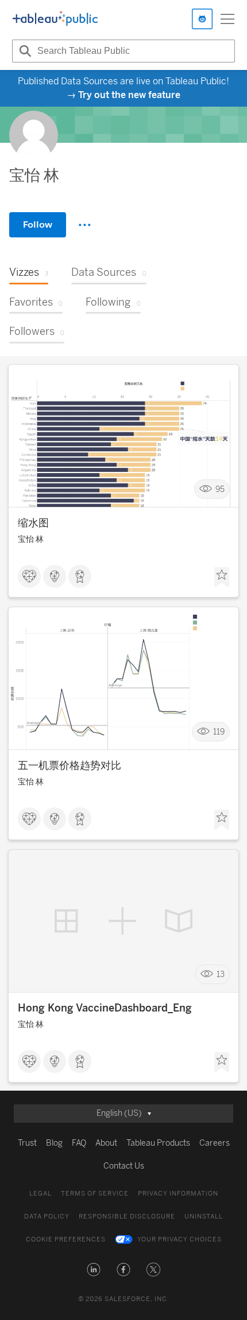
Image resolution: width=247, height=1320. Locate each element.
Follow (37, 224)
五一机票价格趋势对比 (69, 765)
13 (221, 974)
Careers (214, 1143)
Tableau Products (158, 1143)
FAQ (79, 1143)
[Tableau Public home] (55, 18)
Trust (27, 1143)
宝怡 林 (31, 539)
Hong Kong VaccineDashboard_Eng (105, 1008)
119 (219, 732)
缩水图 (33, 523)
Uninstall (203, 1216)
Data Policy (47, 1216)
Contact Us (123, 1166)
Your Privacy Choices (179, 1239)
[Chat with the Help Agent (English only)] (202, 19)
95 (220, 489)
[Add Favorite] (221, 577)
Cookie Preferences (66, 1239)
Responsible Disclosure (127, 1216)
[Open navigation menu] (227, 18)
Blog (54, 1143)
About (106, 1143)
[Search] (23, 51)
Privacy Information (178, 1193)
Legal (40, 1193)
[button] (93, 1269)
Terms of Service (95, 1193)
